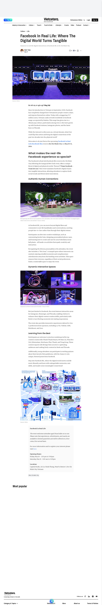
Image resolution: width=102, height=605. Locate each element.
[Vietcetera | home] (10, 593)
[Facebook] (85, 596)
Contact (85, 25)
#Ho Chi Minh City (34, 475)
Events (66, 25)
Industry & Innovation (18, 25)
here (34, 449)
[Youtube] (96, 596)
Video (72, 25)
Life (28, 31)
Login (88, 20)
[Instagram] (92, 596)
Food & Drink (48, 25)
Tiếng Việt (47, 105)
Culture (31, 25)
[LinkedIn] (89, 596)
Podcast (78, 25)
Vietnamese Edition (76, 20)
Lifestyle (58, 25)
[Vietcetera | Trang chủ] (51, 20)
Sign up (95, 20)
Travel (39, 25)
